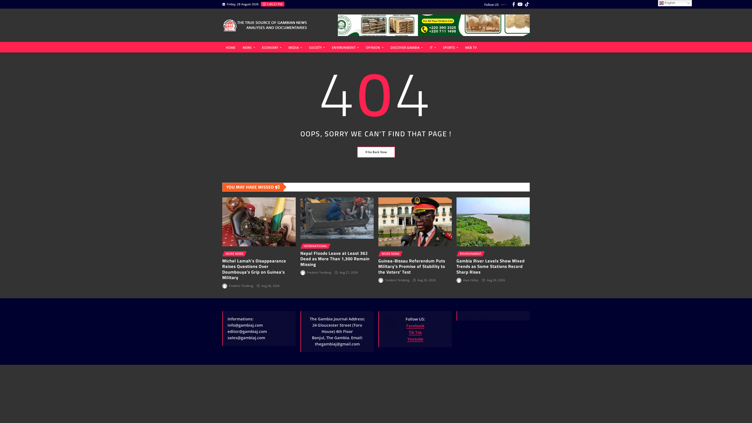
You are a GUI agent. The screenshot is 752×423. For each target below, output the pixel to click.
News (248, 47)
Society (316, 47)
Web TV (471, 47)
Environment (344, 47)
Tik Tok (415, 332)
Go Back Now (377, 152)
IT (431, 47)
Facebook (415, 325)
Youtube (415, 339)
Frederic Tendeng (241, 286)
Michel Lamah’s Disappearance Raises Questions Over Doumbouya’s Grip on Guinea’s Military (254, 269)
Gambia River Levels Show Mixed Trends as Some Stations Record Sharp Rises (490, 266)
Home (231, 47)
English (669, 3)
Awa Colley (470, 280)
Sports (449, 47)
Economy (270, 47)
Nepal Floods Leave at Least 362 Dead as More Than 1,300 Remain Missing (335, 258)
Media (294, 47)
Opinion (373, 47)
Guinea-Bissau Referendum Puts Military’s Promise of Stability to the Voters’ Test (411, 266)
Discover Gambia (405, 47)
